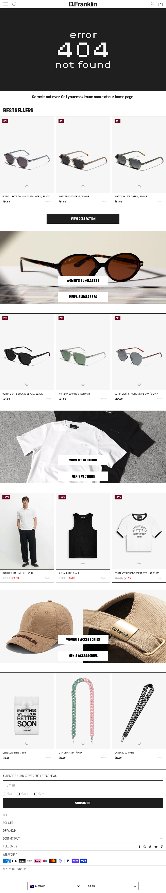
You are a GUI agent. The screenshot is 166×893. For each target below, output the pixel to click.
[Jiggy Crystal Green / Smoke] (139, 154)
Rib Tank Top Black (69, 573)
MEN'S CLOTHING (83, 476)
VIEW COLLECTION (83, 219)
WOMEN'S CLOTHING (83, 460)
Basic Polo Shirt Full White (18, 573)
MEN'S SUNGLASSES (83, 297)
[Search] (13, 4)
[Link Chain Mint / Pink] (83, 711)
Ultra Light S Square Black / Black (22, 394)
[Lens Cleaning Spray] (27, 711)
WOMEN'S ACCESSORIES (83, 639)
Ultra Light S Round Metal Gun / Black (136, 394)
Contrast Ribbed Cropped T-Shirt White (137, 573)
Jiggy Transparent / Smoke (74, 196)
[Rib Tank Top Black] (83, 531)
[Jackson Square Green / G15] (83, 352)
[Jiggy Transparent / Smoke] (83, 154)
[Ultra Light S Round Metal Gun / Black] (139, 352)
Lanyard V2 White (124, 752)
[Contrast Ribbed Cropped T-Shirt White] (139, 531)
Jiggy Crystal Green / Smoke (131, 196)
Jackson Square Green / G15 (74, 394)
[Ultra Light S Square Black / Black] (27, 352)
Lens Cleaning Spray (14, 752)
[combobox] (55, 886)
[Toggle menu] (5, 4)
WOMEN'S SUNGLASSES (83, 280)
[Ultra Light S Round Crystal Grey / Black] (27, 154)
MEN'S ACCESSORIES (83, 656)
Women (25, 793)
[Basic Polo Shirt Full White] (27, 531)
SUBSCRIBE (83, 803)
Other (41, 793)
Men (9, 793)
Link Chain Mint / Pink (70, 752)
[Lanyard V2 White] (139, 711)
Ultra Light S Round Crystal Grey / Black (26, 196)
